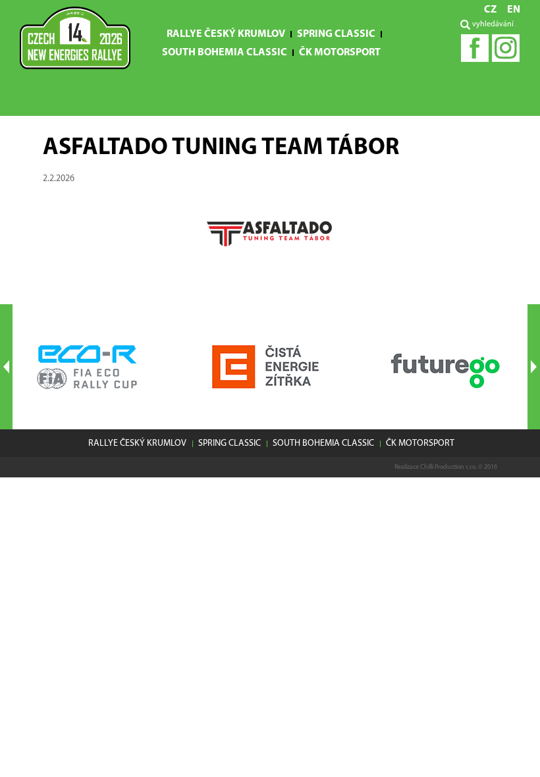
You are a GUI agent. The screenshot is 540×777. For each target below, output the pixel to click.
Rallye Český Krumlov (226, 34)
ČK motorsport (340, 52)
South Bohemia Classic (224, 52)
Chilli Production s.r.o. (448, 467)
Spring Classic (336, 34)
